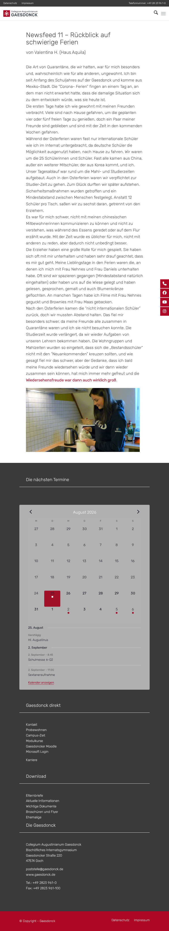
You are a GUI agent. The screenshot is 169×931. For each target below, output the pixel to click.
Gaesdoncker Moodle (41, 746)
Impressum (28, 3)
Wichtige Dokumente (41, 806)
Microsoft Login (37, 752)
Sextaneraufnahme (41, 675)
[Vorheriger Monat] (30, 511)
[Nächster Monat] (138, 511)
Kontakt (31, 725)
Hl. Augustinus (38, 640)
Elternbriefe (34, 795)
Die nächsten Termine (47, 479)
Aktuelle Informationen (42, 801)
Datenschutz (10, 3)
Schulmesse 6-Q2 (40, 660)
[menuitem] (11, 3)
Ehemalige (33, 817)
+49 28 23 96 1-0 (156, 3)
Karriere (31, 760)
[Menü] (163, 13)
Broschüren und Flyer (42, 812)
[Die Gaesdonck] (20, 13)
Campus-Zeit (35, 735)
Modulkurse (34, 741)
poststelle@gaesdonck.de (44, 869)
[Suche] (153, 13)
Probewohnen (36, 730)
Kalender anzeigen (41, 682)
